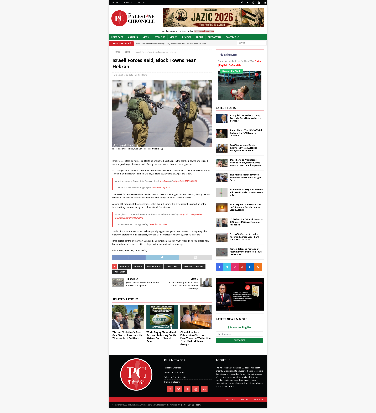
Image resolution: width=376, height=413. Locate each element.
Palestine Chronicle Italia (175, 377)
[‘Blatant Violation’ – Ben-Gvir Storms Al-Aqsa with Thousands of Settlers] (128, 317)
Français (128, 2)
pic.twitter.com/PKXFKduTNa (129, 217)
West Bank (120, 272)
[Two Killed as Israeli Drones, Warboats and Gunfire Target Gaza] (222, 177)
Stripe (258, 61)
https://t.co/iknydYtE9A (191, 214)
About (199, 37)
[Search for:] (252, 42)
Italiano (141, 2)
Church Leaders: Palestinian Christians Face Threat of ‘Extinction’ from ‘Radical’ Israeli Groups (195, 338)
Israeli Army (173, 266)
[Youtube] (259, 2)
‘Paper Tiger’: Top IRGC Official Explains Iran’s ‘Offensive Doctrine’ (246, 133)
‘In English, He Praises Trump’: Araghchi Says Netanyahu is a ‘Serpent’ (245, 118)
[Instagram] (253, 2)
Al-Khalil (124, 266)
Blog (139, 74)
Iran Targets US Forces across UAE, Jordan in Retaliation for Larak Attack (245, 207)
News (146, 37)
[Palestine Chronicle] (136, 389)
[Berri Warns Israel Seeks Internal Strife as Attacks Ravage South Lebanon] (222, 148)
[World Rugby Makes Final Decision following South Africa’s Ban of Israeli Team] (162, 317)
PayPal (223, 65)
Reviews (186, 37)
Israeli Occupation (193, 266)
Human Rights (154, 266)
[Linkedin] (264, 2)
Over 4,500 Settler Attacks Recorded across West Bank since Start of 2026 (244, 237)
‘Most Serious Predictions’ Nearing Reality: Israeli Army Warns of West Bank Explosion (246, 162)
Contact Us (232, 37)
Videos (173, 37)
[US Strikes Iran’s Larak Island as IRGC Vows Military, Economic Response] (222, 222)
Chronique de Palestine (174, 372)
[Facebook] (241, 2)
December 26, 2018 (124, 74)
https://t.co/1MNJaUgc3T (185, 180)
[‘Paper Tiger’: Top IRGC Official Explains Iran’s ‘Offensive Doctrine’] (222, 133)
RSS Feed (244, 400)
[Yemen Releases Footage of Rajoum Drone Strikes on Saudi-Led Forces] (222, 252)
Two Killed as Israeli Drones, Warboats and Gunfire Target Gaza (245, 177)
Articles (133, 37)
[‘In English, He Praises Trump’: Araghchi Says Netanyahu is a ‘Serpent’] (222, 118)
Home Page (117, 37)
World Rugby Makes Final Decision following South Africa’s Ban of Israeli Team (161, 337)
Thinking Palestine (172, 382)
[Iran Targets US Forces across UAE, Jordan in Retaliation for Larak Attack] (222, 207)
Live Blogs (159, 37)
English (115, 2)
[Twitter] (247, 2)
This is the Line (227, 55)
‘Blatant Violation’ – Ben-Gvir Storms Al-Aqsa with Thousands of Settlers (127, 335)
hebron (138, 266)
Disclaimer (230, 400)
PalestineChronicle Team (190, 405)
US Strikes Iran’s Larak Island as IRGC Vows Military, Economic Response (246, 222)
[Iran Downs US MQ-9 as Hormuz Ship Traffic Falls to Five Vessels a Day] (222, 192)
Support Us (214, 37)
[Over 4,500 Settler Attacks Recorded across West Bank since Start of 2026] (222, 237)
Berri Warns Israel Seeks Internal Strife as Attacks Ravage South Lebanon (243, 148)
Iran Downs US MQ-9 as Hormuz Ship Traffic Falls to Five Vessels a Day (246, 192)
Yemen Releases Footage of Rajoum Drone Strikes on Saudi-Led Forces (246, 252)
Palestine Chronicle (172, 367)
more (231, 386)
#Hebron (164, 180)
